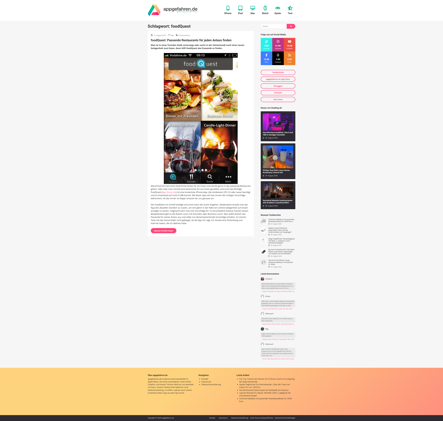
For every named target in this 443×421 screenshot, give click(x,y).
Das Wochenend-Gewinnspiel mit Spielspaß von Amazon (264, 390)
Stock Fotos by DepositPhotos (261, 418)
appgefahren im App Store (278, 79)
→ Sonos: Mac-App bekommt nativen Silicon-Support (278, 359)
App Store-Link (169, 192)
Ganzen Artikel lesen (163, 230)
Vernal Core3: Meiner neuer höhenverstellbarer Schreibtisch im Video (280, 262)
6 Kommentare (184, 35)
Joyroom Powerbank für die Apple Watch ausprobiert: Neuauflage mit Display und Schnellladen (281, 252)
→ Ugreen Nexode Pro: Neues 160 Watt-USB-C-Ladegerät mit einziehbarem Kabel (278, 291)
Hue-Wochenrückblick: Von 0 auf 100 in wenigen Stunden (278, 133)
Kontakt (278, 92)
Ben (172, 35)
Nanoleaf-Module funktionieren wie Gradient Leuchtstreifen (277, 201)
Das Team (278, 99)
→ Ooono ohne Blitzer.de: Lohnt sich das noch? (277, 309)
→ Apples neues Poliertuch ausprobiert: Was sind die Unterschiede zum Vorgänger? (278, 339)
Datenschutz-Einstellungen (285, 418)
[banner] (173, 10)
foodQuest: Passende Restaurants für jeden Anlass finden (191, 40)
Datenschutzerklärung (211, 384)
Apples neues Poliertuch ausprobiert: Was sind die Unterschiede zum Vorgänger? (280, 230)
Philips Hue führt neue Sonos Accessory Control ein (276, 171)
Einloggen (278, 86)
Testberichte (278, 72)
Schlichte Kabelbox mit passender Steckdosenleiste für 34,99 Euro (281, 221)
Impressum (206, 381)
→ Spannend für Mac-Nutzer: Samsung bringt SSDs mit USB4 (278, 324)
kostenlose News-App (157, 393)
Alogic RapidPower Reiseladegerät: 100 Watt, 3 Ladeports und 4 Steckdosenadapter (281, 241)
